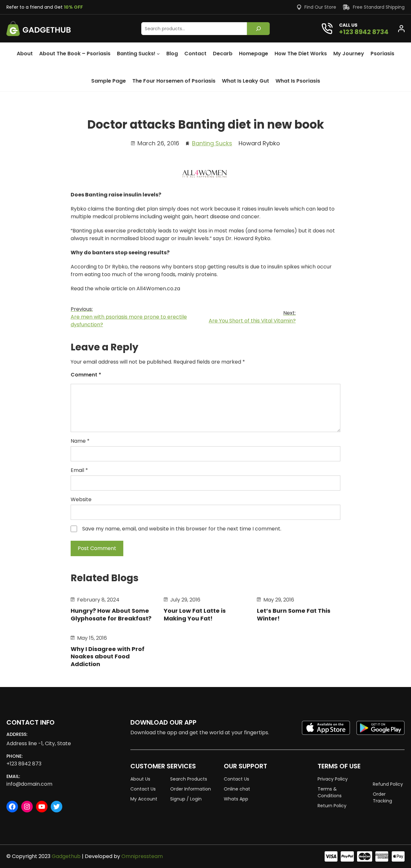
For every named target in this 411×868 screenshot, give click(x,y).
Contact (195, 53)
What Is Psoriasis (297, 81)
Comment (86, 374)
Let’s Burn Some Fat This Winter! (293, 614)
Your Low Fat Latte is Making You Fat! (195, 614)
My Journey (348, 53)
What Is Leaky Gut (245, 81)
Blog (172, 53)
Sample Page (108, 81)
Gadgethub (66, 856)
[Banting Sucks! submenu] (158, 53)
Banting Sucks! (136, 53)
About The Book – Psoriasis (74, 53)
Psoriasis (382, 53)
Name (80, 441)
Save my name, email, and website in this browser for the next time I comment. (181, 528)
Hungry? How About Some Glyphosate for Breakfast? (111, 614)
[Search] (258, 28)
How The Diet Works (301, 53)
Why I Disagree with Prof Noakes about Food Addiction (107, 656)
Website (81, 499)
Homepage (253, 53)
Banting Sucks (212, 143)
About (25, 53)
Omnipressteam (142, 856)
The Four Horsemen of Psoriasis (173, 81)
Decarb (222, 53)
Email (79, 470)
